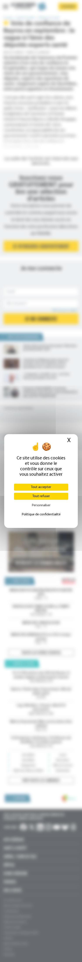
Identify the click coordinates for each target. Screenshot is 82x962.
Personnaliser (41, 505)
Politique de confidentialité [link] (41, 514)
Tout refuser (41, 496)
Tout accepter (41, 487)
